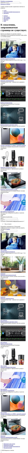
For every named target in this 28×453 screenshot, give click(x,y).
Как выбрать (7, 18)
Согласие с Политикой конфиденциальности (12, 221)
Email (2, 219)
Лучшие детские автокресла (8, 58)
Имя (2, 218)
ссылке (8, 229)
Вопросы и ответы (5, 4)
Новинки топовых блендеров (8, 167)
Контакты (6, 13)
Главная (6, 15)
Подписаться (4, 232)
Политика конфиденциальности (12, 12)
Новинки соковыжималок (7, 80)
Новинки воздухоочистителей (8, 275)
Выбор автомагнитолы (6, 102)
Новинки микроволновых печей (9, 189)
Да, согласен (8, 224)
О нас (5, 10)
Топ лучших (7, 17)
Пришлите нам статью (9, 443)
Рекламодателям (8, 447)
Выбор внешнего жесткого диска (9, 124)
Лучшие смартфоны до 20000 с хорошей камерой (13, 145)
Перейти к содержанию (7, 1)
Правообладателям (8, 445)
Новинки (6, 19)
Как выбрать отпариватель (7, 211)
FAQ (5, 21)
